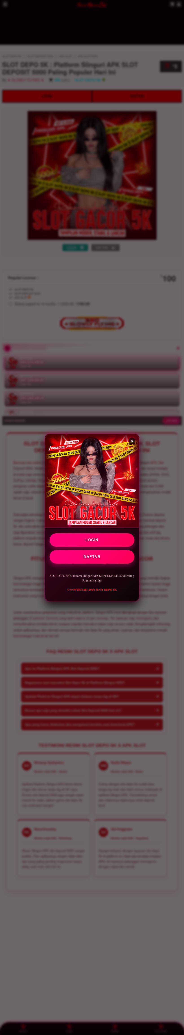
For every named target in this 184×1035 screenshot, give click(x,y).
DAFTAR (92, 557)
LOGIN (92, 540)
